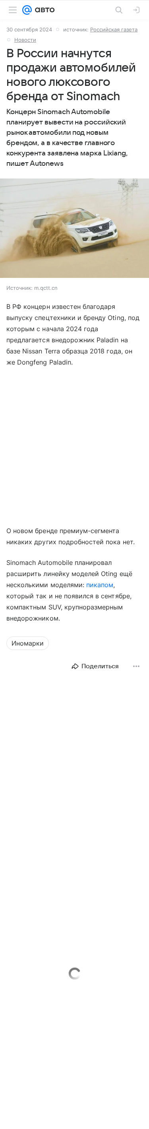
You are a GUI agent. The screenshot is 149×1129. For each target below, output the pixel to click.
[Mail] (27, 9)
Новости (25, 40)
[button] (74, 228)
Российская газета (113, 29)
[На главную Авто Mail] (43, 9)
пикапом (99, 585)
